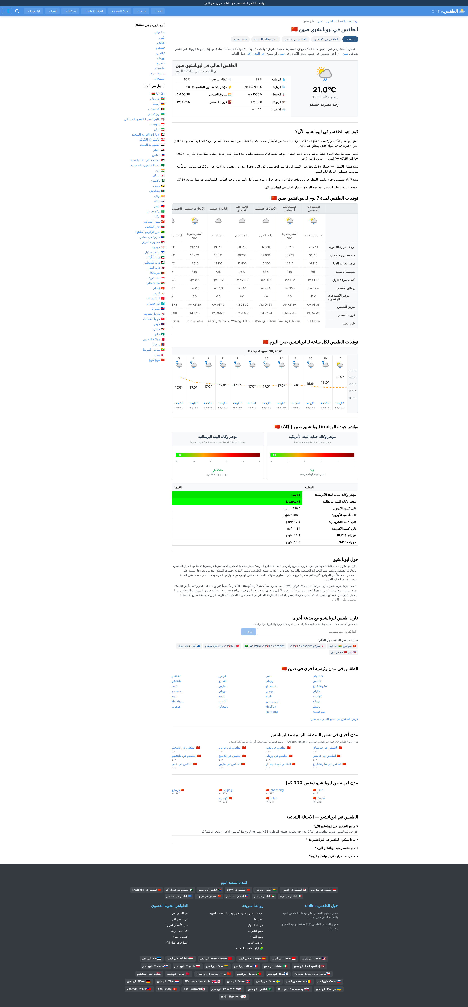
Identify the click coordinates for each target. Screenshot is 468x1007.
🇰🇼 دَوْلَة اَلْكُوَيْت (155, 257)
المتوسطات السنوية (265, 39)
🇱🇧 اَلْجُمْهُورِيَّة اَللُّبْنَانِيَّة (152, 139)
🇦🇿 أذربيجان (157, 98)
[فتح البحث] (17, 11)
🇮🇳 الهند (160, 170)
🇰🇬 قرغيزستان (156, 298)
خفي (175, 686)
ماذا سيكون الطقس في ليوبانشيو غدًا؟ (330, 839)
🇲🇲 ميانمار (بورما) (154, 349)
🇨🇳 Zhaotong (275, 791)
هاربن (222, 686)
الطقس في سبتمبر (295, 39)
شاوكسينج (319, 711)
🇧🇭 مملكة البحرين (154, 339)
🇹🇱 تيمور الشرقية (154, 221)
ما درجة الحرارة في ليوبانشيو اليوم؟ (332, 856)
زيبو (174, 696)
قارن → (248, 631)
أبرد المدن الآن (179, 919)
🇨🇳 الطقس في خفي (184, 765)
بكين (268, 676)
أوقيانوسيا (34, 11)
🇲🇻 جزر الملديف (155, 226)
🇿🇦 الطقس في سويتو (210, 889)
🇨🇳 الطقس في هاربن (232, 765)
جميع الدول (256, 936)
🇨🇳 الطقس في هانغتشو (186, 757)
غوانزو (222, 676)
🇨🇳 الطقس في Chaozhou (146, 889)
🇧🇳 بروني (159, 185)
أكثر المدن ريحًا (179, 930)
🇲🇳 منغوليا (158, 344)
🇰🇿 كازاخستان (156, 303)
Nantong (272, 711)
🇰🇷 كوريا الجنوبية (154, 313)
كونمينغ (317, 696)
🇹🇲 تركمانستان (155, 211)
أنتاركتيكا (70, 11)
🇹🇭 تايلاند (159, 201)
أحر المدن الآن (256, 53)
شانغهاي (318, 676)
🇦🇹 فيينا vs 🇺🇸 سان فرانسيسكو (222, 645)
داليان (316, 691)
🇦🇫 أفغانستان (156, 109)
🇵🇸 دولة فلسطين (154, 262)
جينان (222, 691)
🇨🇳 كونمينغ (225, 799)
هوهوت (176, 706)
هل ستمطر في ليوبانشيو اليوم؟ (335, 848)
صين (320, 21)
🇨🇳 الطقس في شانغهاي (327, 749)
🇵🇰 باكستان (157, 180)
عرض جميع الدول (213, 3)
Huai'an (271, 706)
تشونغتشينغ (320, 686)
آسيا (158, 11)
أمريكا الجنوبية (120, 11)
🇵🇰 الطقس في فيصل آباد (179, 889)
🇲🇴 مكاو (159, 334)
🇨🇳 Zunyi (319, 799)
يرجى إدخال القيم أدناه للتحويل (342, 21)
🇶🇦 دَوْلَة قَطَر (157, 267)
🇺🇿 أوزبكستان (156, 114)
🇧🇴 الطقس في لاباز (265, 889)
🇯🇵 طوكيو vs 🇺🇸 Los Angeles (307, 645)
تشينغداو (271, 686)
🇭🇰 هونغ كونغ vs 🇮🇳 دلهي (342, 645)
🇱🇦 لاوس (159, 324)
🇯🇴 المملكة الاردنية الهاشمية (148, 160)
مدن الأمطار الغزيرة (177, 925)
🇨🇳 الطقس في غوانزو (232, 749)
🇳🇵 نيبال (159, 354)
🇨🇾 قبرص (159, 293)
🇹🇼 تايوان (159, 206)
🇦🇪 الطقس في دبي (264, 896)
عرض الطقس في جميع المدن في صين (334, 719)
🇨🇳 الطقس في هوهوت (209, 896)
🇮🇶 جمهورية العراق (153, 242)
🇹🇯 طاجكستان (156, 283)
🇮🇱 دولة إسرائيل (155, 252)
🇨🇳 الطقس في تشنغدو (186, 749)
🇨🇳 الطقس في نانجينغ (232, 757)
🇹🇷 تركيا (159, 216)
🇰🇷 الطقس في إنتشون (294, 889)
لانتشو (222, 701)
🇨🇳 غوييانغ (178, 791)
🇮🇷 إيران (159, 129)
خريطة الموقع (255, 925)
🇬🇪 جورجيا (158, 247)
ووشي (269, 691)
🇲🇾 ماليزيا (158, 329)
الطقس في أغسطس (326, 39)
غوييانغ (317, 701)
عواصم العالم (255, 942)
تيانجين (317, 681)
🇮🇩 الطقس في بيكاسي (323, 889)
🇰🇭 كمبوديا (158, 308)
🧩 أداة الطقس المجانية (249, 948)
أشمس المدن (180, 936)
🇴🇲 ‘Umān (158, 93)
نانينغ (269, 696)
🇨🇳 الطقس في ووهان (279, 757)
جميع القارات (255, 930)
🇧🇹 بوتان (159, 196)
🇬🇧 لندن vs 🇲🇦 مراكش (343, 652)
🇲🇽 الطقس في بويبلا (291, 896)
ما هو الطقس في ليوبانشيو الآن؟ (334, 826)
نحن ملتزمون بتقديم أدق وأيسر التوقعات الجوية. (236, 913)
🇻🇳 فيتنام (159, 288)
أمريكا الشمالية (94, 11)
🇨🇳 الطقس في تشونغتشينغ (329, 765)
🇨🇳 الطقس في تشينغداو (280, 765)
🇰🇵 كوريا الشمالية (154, 319)
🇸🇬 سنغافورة (157, 278)
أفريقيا (141, 11)
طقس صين (240, 39)
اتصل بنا (258, 919)
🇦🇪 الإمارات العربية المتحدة (148, 134)
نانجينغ (223, 681)
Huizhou (177, 701)
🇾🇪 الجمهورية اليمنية (152, 144)
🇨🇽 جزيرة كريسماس (152, 237)
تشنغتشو (177, 691)
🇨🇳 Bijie (318, 791)
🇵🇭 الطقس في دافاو (237, 896)
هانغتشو (176, 681)
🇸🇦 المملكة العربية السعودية (148, 165)
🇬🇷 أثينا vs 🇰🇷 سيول (189, 645)
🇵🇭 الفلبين (158, 155)
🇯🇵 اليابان (159, 175)
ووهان (269, 681)
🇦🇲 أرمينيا (159, 104)
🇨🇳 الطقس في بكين (278, 749)
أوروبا (53, 11)
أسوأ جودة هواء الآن (177, 942)
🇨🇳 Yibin (271, 799)
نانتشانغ (223, 706)
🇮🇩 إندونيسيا (157, 124)
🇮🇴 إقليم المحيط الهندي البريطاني (144, 119)
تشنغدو (176, 676)
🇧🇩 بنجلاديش (157, 191)
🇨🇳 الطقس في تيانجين (326, 757)
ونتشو (316, 706)
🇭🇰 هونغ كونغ (157, 360)
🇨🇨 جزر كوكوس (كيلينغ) (150, 232)
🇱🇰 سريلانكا (157, 273)
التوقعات (350, 39)
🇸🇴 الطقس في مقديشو (179, 896)
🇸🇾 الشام (159, 150)
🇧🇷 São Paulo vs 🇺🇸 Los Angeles (264, 645)
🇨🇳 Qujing (225, 791)
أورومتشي (272, 701)
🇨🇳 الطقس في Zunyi (238, 889)
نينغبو (222, 696)
